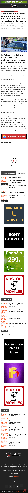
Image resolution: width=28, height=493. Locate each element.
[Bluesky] (21, 485)
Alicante (10, 142)
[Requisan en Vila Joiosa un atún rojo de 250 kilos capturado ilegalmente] (4, 189)
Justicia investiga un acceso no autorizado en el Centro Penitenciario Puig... (16, 442)
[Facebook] (2, 34)
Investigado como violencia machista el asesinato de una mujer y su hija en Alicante (17, 180)
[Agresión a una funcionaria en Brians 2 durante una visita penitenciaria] (4, 438)
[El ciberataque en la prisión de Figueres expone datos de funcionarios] (4, 424)
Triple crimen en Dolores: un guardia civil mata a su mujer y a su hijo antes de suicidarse (17, 195)
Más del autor (21, 173)
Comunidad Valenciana (12, 9)
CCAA (6, 9)
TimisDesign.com (18, 491)
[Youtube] (17, 486)
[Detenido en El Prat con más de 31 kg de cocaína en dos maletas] (4, 417)
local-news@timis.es (17, 476)
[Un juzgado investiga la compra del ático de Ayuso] (4, 325)
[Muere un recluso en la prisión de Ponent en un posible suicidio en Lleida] (4, 431)
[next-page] (4, 201)
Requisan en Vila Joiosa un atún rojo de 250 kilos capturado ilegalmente (17, 187)
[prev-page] (2, 201)
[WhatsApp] (9, 34)
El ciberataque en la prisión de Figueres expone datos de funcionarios (16, 422)
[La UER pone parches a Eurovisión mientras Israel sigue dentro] (4, 321)
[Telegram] (12, 34)
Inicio (2, 9)
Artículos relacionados (8, 173)
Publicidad (24, 491)
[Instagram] (10, 486)
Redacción (5, 31)
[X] (5, 34)
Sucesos (16, 11)
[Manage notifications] (25, 490)
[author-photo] (14, 163)
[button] (2, 6)
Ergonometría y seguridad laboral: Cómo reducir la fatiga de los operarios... (17, 311)
